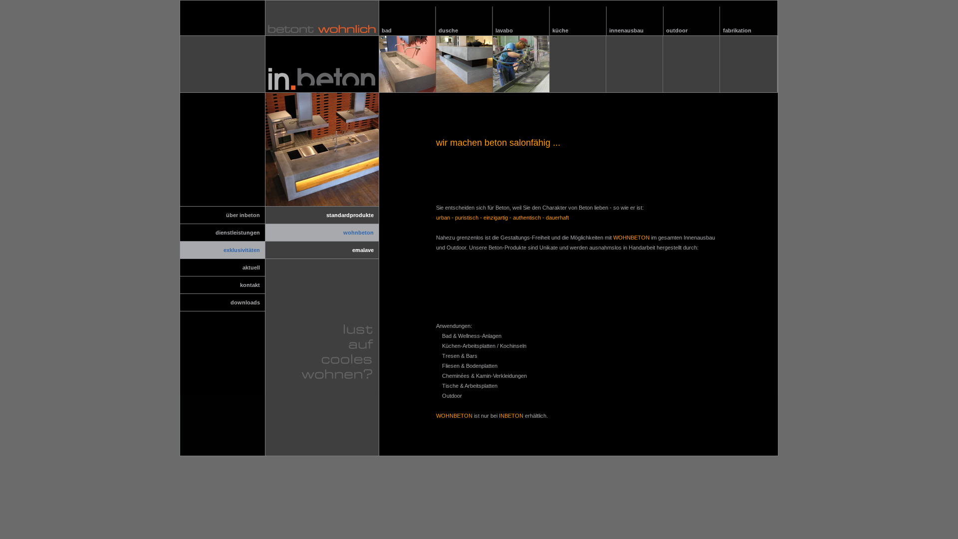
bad (387, 30)
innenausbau (626, 30)
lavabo (504, 30)
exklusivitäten (242, 250)
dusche (448, 30)
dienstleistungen (238, 233)
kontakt (250, 285)
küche (560, 30)
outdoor (677, 30)
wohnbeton (358, 233)
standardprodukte (350, 215)
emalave (363, 250)
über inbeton (243, 215)
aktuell (251, 267)
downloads (245, 302)
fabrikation (737, 30)
